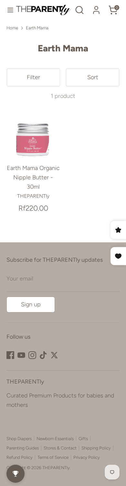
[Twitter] (54, 355)
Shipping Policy (96, 447)
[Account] (96, 8)
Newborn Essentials (55, 438)
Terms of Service (52, 457)
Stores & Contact (60, 447)
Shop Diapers (19, 438)
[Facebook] (10, 355)
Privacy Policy (86, 457)
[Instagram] (32, 355)
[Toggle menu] (8, 9)
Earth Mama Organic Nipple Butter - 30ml (33, 177)
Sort (92, 77)
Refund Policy (19, 457)
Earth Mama (37, 27)
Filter (33, 77)
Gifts (83, 438)
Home (12, 27)
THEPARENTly (56, 467)
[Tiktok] (43, 355)
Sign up (31, 304)
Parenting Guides (22, 447)
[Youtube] (21, 355)
